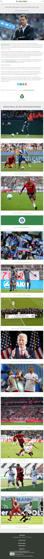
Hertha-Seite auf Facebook (29, 90)
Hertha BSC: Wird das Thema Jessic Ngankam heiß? (22, 213)
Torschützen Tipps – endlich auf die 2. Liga (22, 394)
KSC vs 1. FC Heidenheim (22, 494)
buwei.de (16, 552)
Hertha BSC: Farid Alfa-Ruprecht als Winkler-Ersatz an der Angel (22, 140)
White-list (31, 556)
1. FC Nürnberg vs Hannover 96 (22, 460)
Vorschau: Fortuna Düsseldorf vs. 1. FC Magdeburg (22, 427)
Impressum (29, 537)
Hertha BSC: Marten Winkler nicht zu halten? (22, 174)
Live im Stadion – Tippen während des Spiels (22, 262)
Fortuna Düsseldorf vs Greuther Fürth (22, 527)
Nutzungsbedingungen (17, 537)
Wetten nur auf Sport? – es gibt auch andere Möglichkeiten (22, 361)
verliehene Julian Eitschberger (11, 61)
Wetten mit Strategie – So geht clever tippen (22, 295)
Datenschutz (24, 537)
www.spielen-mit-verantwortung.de (23, 552)
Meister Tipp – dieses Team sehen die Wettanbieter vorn (22, 328)
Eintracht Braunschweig (5, 44)
